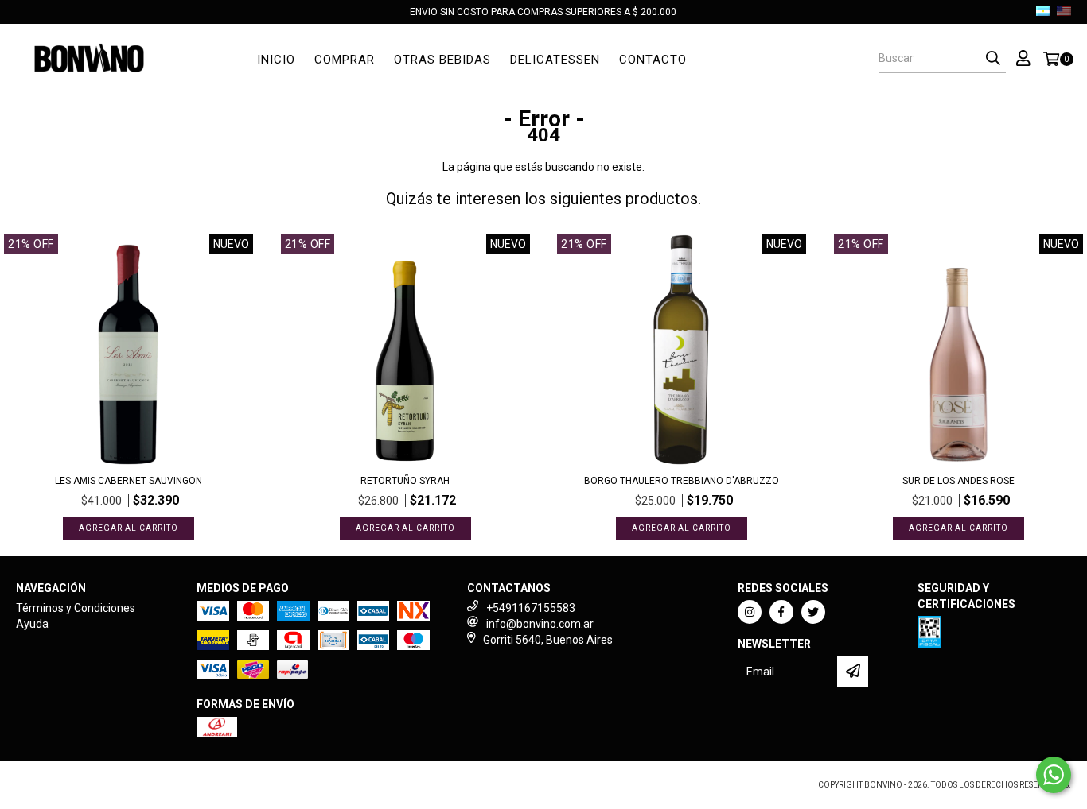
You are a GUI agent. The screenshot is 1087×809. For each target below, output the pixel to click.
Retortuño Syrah (405, 480)
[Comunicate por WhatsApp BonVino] (1053, 775)
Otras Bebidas (442, 59)
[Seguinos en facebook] (781, 612)
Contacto (653, 59)
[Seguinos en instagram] (750, 612)
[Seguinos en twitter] (813, 612)
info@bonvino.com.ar (540, 623)
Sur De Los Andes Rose (958, 480)
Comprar (344, 59)
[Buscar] (993, 59)
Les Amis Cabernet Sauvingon (128, 480)
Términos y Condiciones (75, 608)
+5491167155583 (530, 608)
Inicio (276, 59)
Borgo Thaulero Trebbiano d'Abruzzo (681, 480)
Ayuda (32, 623)
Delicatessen (555, 59)
